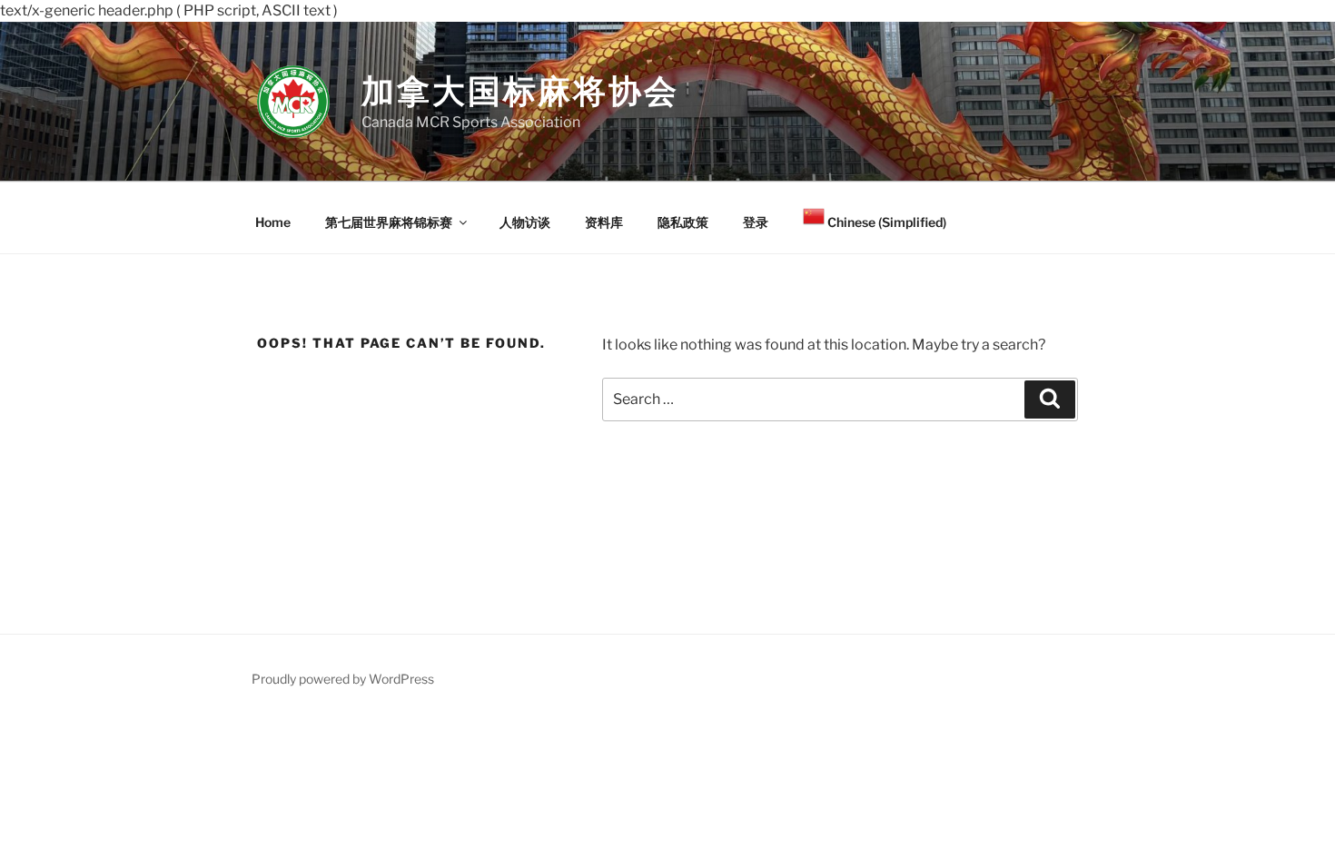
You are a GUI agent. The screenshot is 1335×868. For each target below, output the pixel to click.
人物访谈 (524, 222)
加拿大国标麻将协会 (520, 91)
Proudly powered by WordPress (343, 678)
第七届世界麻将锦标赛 (388, 222)
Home (273, 222)
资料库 (604, 222)
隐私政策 (683, 222)
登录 (755, 222)
